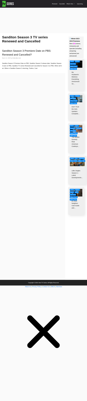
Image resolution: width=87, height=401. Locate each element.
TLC (76, 158)
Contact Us (46, 286)
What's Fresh (73, 66)
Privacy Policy (36, 286)
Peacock (72, 128)
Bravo (71, 125)
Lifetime (77, 61)
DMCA (53, 286)
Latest (71, 61)
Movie (71, 192)
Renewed (54, 4)
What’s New (70, 4)
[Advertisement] (43, 20)
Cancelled (62, 4)
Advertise (59, 286)
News (76, 192)
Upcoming (80, 4)
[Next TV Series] (8, 4)
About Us (28, 286)
